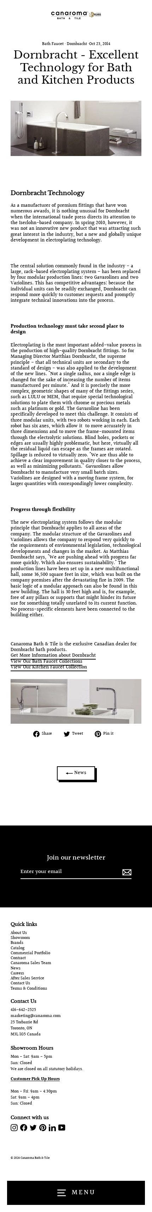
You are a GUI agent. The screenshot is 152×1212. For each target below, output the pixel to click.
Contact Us (20, 983)
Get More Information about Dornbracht (53, 656)
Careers (17, 973)
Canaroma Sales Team (31, 963)
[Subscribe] (125, 872)
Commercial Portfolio (30, 953)
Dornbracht (77, 44)
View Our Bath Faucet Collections (46, 662)
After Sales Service (27, 978)
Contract (18, 958)
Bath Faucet (53, 44)
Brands (17, 943)
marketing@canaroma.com (36, 1016)
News (79, 773)
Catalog (17, 948)
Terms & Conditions (29, 988)
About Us (19, 933)
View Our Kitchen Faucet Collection (49, 667)
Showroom (20, 938)
